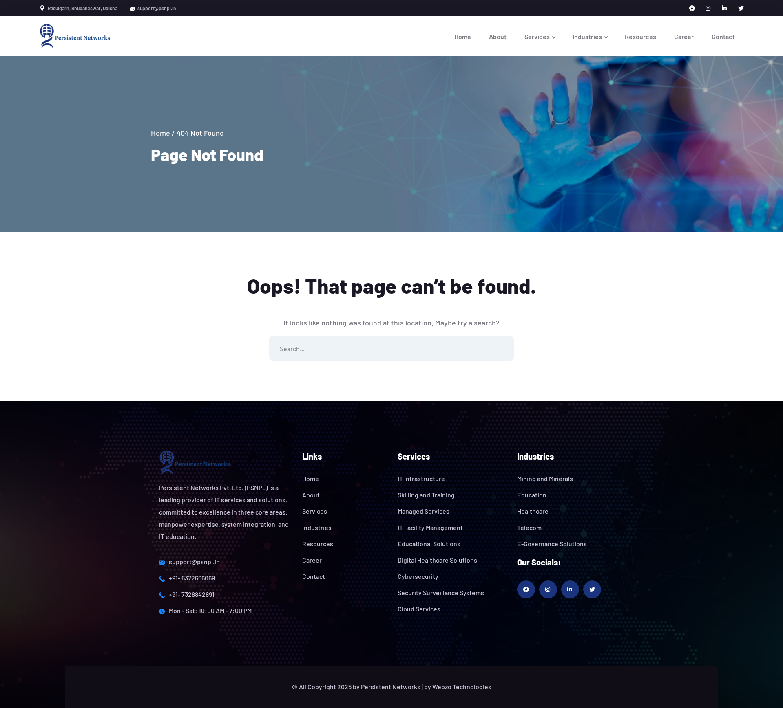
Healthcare (533, 511)
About (311, 495)
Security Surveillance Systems (441, 592)
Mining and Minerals (545, 478)
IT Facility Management (430, 527)
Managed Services (423, 511)
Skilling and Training (426, 495)
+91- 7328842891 (192, 594)
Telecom (529, 527)
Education (531, 495)
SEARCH (501, 348)
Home (160, 132)
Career (312, 560)
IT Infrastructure (421, 478)
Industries (317, 527)
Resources (317, 543)
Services (314, 511)
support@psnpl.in (194, 561)
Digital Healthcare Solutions (437, 560)
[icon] (692, 8)
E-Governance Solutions (552, 543)
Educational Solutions (429, 543)
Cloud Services (419, 609)
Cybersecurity (418, 576)
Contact (313, 576)
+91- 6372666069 (192, 578)
